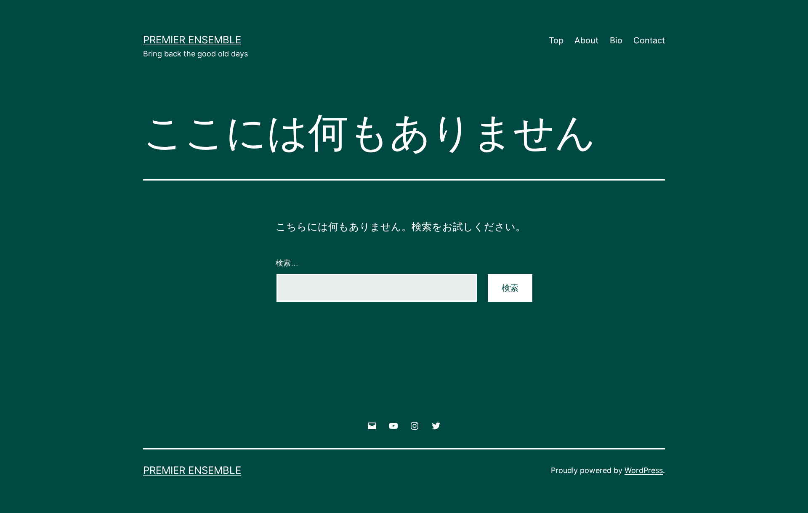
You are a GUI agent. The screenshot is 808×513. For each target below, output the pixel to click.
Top (556, 40)
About (586, 40)
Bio (616, 40)
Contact (649, 40)
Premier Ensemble (192, 40)
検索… (287, 263)
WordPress (644, 470)
